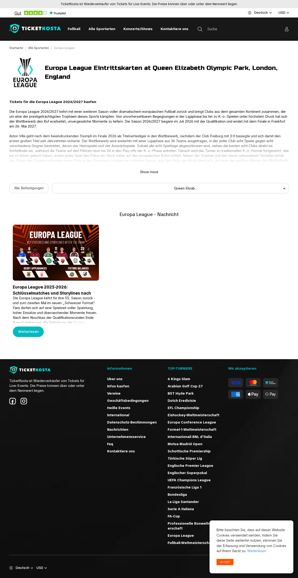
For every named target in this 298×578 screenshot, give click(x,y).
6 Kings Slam (179, 379)
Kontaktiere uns (174, 29)
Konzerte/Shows (137, 29)
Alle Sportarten (101, 29)
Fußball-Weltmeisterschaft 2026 (196, 542)
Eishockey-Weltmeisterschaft (193, 415)
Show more (149, 172)
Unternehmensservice (126, 436)
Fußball (74, 29)
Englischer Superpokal (187, 473)
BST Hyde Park (181, 393)
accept (225, 562)
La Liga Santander (183, 501)
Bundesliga (177, 494)
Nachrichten (117, 429)
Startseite (16, 48)
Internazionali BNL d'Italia (190, 436)
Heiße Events (118, 408)
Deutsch (261, 12)
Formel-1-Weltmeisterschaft (192, 429)
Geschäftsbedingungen (128, 400)
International (118, 415)
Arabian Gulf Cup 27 (185, 386)
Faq (110, 444)
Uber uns (114, 379)
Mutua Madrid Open (185, 444)
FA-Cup (174, 516)
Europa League (181, 535)
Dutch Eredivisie (182, 400)
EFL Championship (183, 408)
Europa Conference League (192, 422)
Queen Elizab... (185, 188)
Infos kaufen (118, 386)
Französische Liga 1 (185, 487)
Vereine (114, 393)
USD (281, 12)
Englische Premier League (190, 465)
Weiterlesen (28, 331)
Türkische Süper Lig (185, 458)
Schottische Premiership (189, 451)
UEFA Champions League (189, 480)
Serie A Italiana (181, 509)
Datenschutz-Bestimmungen (132, 422)
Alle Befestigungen (29, 188)
